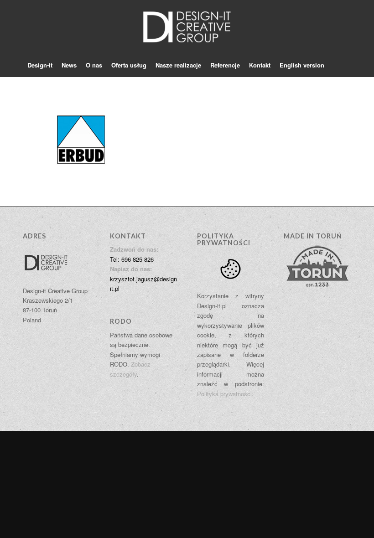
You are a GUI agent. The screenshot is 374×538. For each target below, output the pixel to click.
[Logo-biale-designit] (186, 26)
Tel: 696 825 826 (132, 259)
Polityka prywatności (224, 393)
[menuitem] (40, 65)
